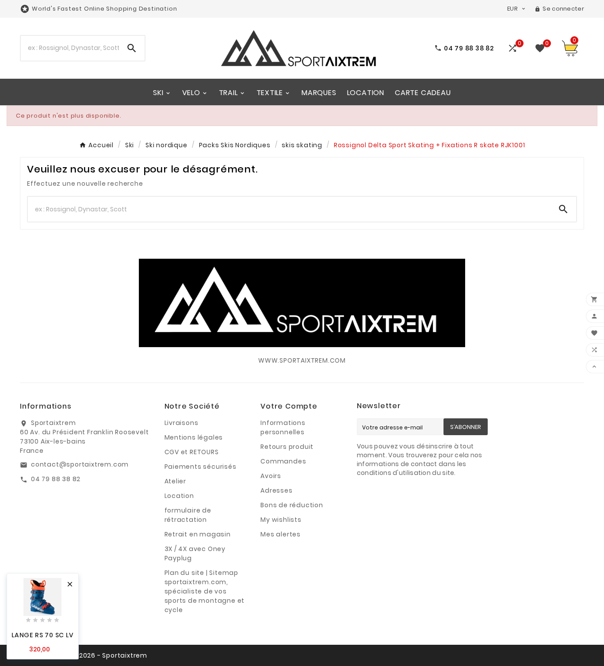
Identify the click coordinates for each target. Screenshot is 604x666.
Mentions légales (193, 437)
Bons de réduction (291, 505)
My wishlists (281, 519)
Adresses (276, 490)
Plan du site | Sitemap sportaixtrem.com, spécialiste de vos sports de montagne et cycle (204, 591)
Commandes (283, 461)
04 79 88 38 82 (55, 479)
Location (179, 495)
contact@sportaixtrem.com (80, 464)
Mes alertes (280, 534)
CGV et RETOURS (191, 452)
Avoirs (270, 475)
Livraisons (181, 422)
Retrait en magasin (197, 534)
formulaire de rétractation (187, 515)
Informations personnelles (283, 427)
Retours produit (286, 446)
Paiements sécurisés (200, 466)
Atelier (175, 481)
